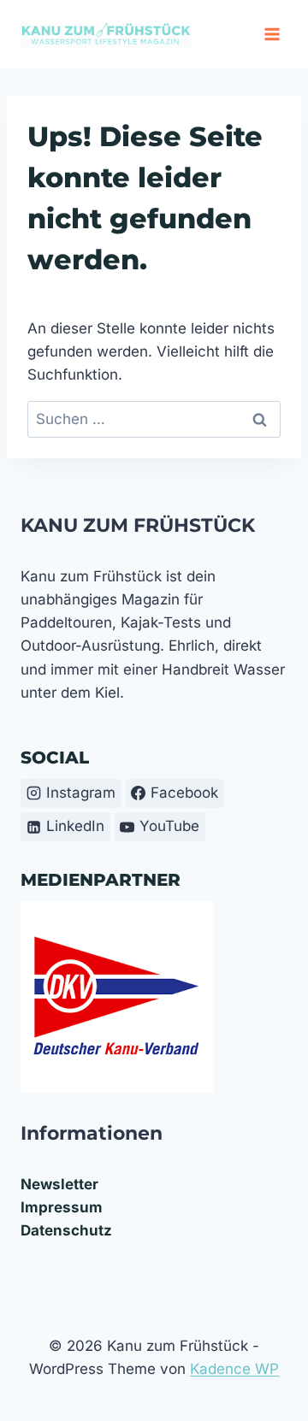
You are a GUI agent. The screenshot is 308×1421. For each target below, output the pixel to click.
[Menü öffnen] (271, 34)
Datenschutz (66, 1230)
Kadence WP (234, 1368)
